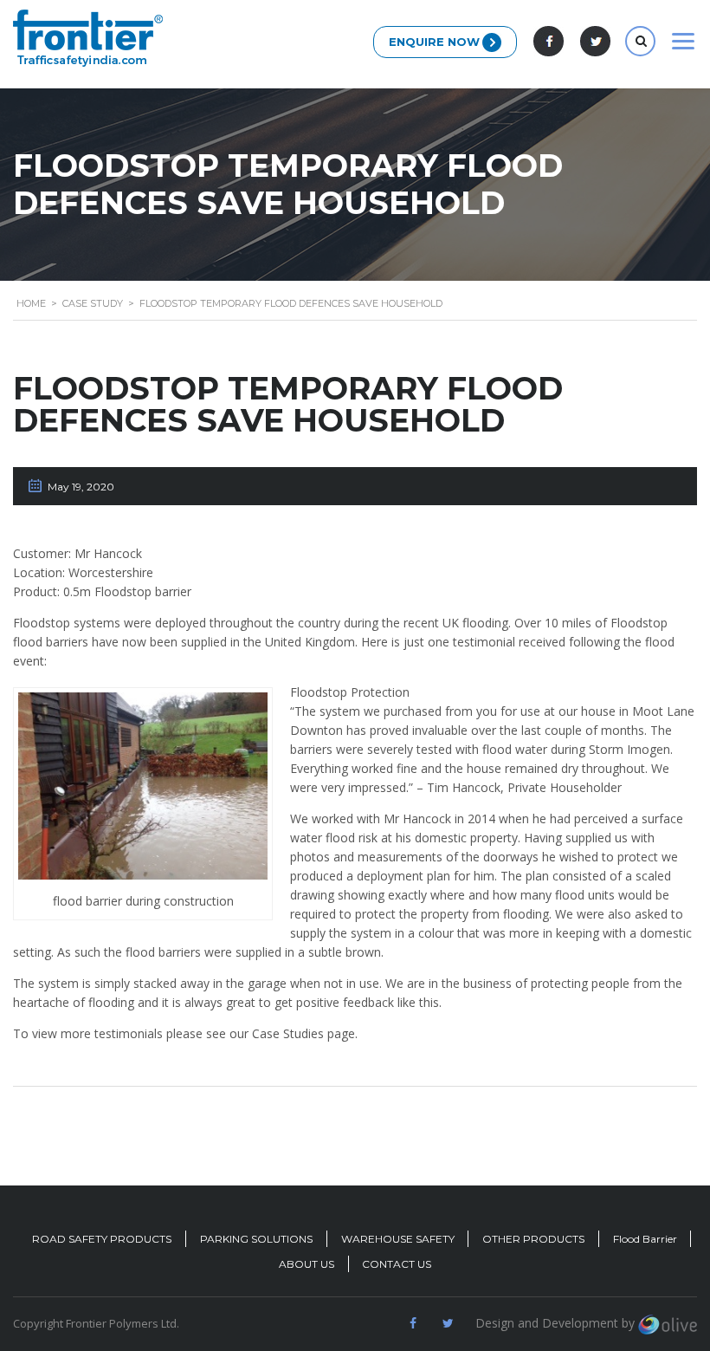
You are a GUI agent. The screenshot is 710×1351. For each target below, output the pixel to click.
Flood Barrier (645, 1238)
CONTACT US (396, 1263)
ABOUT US (306, 1263)
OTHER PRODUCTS (533, 1238)
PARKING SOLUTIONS (256, 1238)
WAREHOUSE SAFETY (398, 1238)
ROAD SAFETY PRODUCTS (101, 1238)
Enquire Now (434, 42)
